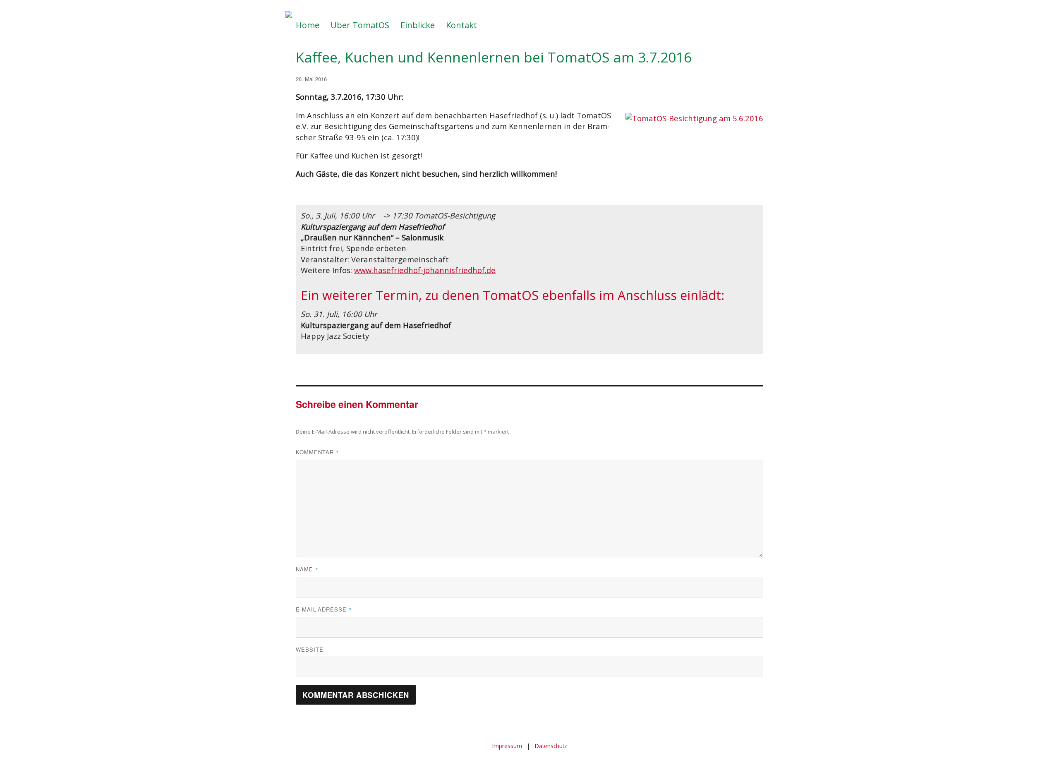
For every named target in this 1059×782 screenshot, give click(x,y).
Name (307, 569)
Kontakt (461, 25)
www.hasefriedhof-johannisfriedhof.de (425, 270)
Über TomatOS (360, 25)
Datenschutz (551, 746)
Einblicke (417, 25)
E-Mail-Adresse (324, 609)
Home (307, 25)
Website (309, 649)
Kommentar (317, 452)
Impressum (507, 746)
